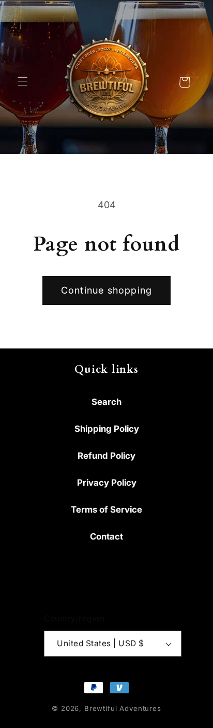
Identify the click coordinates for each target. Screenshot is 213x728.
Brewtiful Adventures (122, 708)
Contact (106, 536)
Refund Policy (106, 455)
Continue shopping (106, 290)
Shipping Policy (106, 429)
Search (106, 402)
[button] (23, 82)
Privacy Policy (106, 482)
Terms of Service (106, 509)
